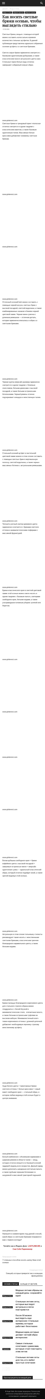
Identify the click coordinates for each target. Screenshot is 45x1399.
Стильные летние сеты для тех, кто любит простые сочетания (27, 1360)
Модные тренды (30, 12)
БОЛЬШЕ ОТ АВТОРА (28, 1284)
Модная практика (18, 12)
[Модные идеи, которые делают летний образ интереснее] (8, 1335)
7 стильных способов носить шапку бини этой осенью (21, 1261)
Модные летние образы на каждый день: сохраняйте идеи (29, 1293)
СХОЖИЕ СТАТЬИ (11, 1284)
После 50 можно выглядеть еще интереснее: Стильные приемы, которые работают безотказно (27, 1320)
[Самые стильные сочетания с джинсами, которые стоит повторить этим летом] (8, 1346)
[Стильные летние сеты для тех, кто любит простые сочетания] (8, 1360)
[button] (41, 3)
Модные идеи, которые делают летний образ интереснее (27, 1335)
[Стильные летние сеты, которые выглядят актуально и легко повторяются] (8, 1304)
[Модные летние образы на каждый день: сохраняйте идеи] (8, 1293)
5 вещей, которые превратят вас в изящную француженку (24, 1274)
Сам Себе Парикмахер (22, 1249)
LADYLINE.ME (34, 1246)
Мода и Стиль (14, 9)
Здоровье (6, 1349)
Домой (4, 9)
